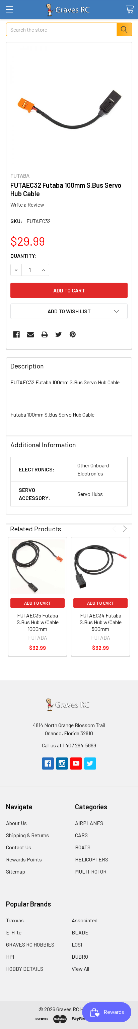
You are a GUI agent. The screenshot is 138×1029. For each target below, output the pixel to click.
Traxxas (15, 920)
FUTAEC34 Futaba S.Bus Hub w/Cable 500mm (101, 622)
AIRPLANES (89, 823)
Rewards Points (24, 859)
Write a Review (27, 204)
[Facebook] (16, 334)
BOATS (82, 847)
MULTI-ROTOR (91, 871)
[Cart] (129, 9)
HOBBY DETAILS (24, 968)
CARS (81, 835)
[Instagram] (62, 763)
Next (124, 529)
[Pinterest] (73, 334)
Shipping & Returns (27, 835)
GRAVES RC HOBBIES (30, 944)
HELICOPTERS (91, 859)
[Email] (30, 334)
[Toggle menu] (9, 9)
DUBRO (80, 956)
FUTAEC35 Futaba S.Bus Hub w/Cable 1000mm (38, 622)
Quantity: (23, 255)
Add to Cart (37, 603)
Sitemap (15, 871)
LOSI (77, 944)
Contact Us (18, 847)
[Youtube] (76, 763)
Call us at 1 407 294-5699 (69, 745)
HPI (10, 956)
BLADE (80, 932)
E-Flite (13, 932)
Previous (115, 529)
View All (80, 968)
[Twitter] (59, 334)
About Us (16, 823)
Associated (84, 920)
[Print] (45, 334)
